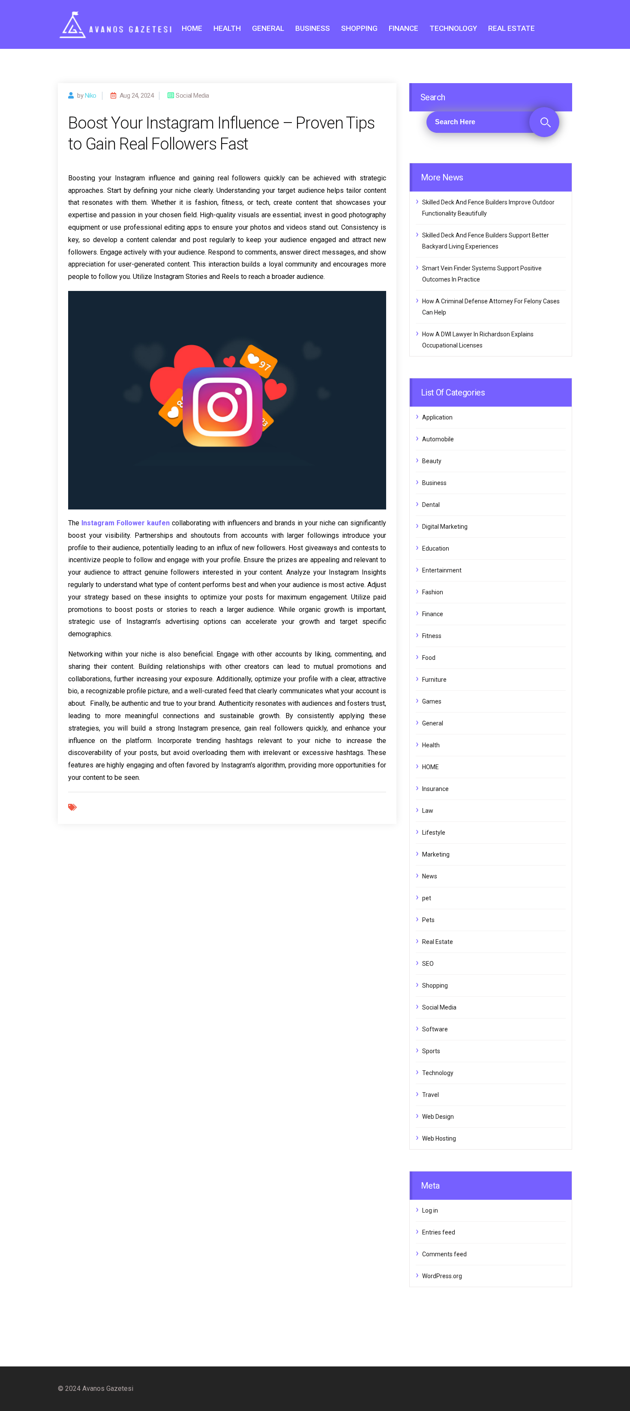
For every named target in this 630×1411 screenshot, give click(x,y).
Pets (428, 920)
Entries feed (438, 1232)
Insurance (435, 788)
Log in (430, 1210)
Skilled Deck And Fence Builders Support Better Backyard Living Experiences (485, 241)
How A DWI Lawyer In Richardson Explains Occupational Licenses (478, 340)
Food (428, 657)
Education (435, 548)
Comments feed (444, 1254)
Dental (431, 504)
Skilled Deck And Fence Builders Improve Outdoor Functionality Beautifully (488, 208)
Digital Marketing (445, 526)
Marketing (436, 854)
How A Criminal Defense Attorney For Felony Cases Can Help (491, 307)
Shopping (359, 28)
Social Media (439, 1007)
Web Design (438, 1116)
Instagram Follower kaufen (125, 523)
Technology (453, 28)
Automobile (438, 439)
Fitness (431, 635)
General (268, 28)
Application (437, 417)
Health (227, 28)
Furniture (434, 679)
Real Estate (511, 28)
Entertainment (442, 570)
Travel (430, 1094)
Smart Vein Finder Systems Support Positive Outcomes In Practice (482, 274)
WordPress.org (442, 1276)
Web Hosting (439, 1138)
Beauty (431, 461)
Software (435, 1029)
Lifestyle (433, 832)
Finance (403, 28)
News (429, 876)
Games (431, 701)
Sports (431, 1051)
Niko (90, 95)
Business (312, 28)
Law (427, 810)
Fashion (432, 592)
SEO (428, 963)
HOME (192, 28)
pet (426, 898)
